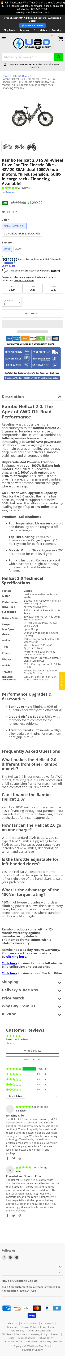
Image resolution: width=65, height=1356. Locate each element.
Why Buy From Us (18, 1006)
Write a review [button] (32, 1050)
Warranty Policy (39, 1334)
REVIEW (9, 1014)
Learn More (8, 265)
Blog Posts (9, 30)
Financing (12, 1327)
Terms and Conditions (39, 1330)
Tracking (57, 30)
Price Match (40, 30)
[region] (32, 7)
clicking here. (16, 956)
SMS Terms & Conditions (14, 1334)
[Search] (58, 57)
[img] (24, 1106)
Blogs (11, 1337)
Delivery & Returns (20, 990)
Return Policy (17, 1330)
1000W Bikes (21, 76)
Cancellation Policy (12, 1341)
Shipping (10, 982)
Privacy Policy (47, 1327)
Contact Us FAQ (29, 1323)
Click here (9, 963)
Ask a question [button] (32, 1059)
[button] (10, 187)
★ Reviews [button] (62, 681)
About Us (13, 1323)
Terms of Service (26, 1337)
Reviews (24, 30)
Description (13, 396)
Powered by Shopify (32, 1349)
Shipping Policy (28, 1327)
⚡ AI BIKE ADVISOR (33, 25)
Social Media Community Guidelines (44, 1341)
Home (5, 76)
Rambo (9, 192)
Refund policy (46, 1337)
